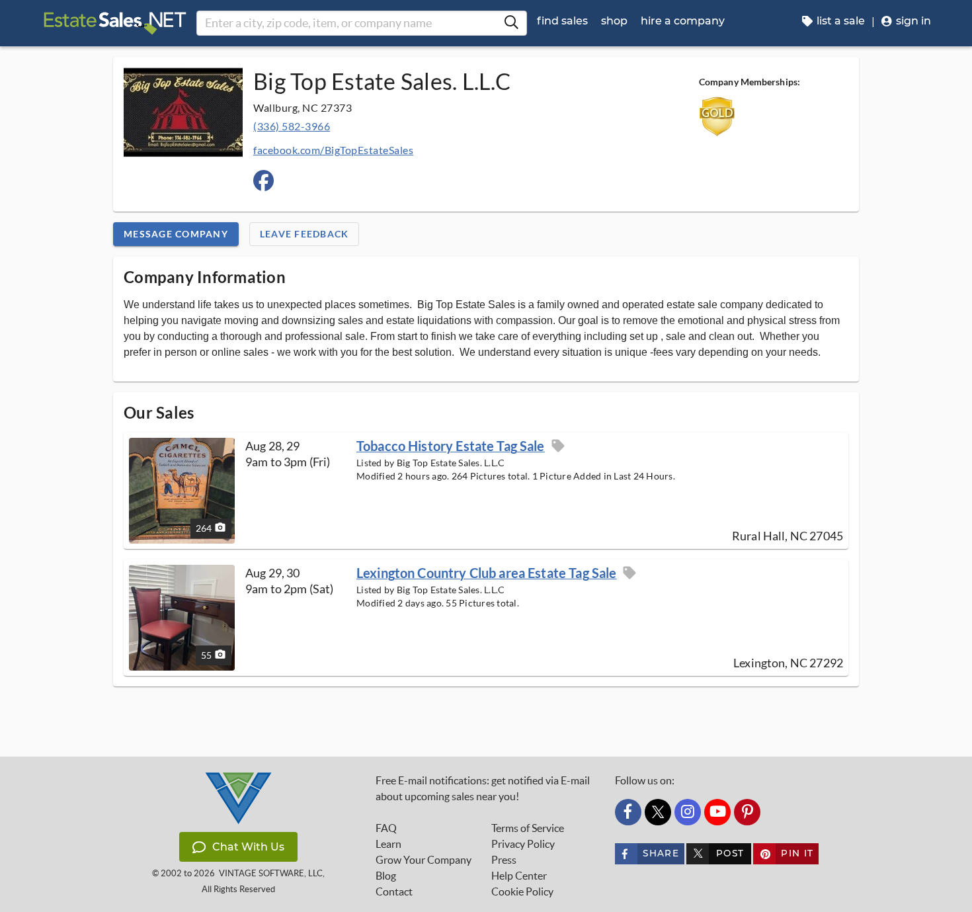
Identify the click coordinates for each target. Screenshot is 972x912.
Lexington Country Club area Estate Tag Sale (486, 573)
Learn (388, 844)
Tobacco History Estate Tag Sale (450, 446)
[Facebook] (628, 812)
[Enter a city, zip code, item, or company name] (511, 23)
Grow (423, 860)
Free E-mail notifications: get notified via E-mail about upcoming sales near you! (483, 788)
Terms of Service (527, 828)
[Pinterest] (747, 812)
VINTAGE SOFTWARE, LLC (271, 873)
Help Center (519, 876)
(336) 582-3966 (291, 126)
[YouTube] (717, 812)
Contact (394, 891)
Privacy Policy (523, 844)
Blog (386, 876)
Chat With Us (248, 847)
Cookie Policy (522, 891)
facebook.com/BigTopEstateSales (333, 150)
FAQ (386, 828)
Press (503, 860)
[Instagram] (687, 812)
